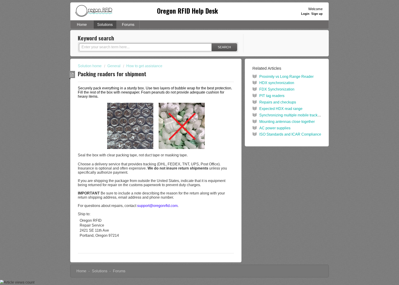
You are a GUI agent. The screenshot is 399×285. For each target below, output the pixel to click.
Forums (128, 25)
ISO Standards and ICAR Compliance (290, 134)
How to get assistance (144, 66)
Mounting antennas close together (287, 122)
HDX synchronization (276, 83)
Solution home (90, 66)
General (114, 66)
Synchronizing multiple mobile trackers (291, 115)
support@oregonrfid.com (157, 206)
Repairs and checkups (277, 102)
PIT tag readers (271, 96)
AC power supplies (274, 128)
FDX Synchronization (276, 89)
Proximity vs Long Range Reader (286, 77)
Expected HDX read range (280, 109)
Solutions (105, 25)
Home (82, 25)
